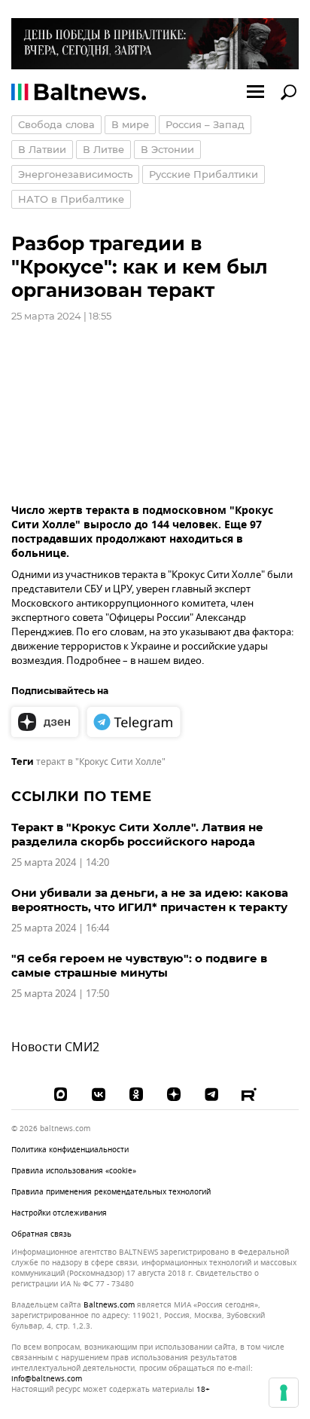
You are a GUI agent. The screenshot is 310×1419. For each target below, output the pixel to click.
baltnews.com (109, 1305)
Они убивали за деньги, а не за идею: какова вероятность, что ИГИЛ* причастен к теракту (149, 899)
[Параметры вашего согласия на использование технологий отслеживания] (283, 1392)
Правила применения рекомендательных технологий (111, 1191)
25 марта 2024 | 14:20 (60, 862)
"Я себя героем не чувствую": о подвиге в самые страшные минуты (139, 965)
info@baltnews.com (46, 1378)
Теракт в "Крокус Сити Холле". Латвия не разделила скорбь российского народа (137, 834)
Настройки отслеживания (59, 1213)
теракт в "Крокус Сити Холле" (101, 762)
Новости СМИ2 (55, 1047)
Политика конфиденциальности (70, 1149)
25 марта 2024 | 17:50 (60, 993)
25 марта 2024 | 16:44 (60, 928)
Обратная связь (41, 1234)
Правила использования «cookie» (73, 1170)
